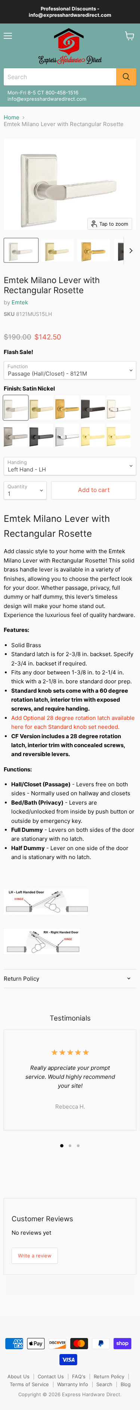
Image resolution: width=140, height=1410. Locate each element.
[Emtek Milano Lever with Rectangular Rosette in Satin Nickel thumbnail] (21, 250)
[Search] (126, 76)
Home (11, 117)
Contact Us (51, 1376)
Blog (126, 1384)
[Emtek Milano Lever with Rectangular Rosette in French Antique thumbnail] (94, 250)
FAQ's (78, 1376)
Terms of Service (29, 1384)
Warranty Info (72, 1384)
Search (104, 1384)
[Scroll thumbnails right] (130, 250)
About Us (18, 1376)
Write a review (35, 1256)
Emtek (20, 302)
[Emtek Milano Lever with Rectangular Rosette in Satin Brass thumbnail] (57, 250)
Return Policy (109, 1376)
